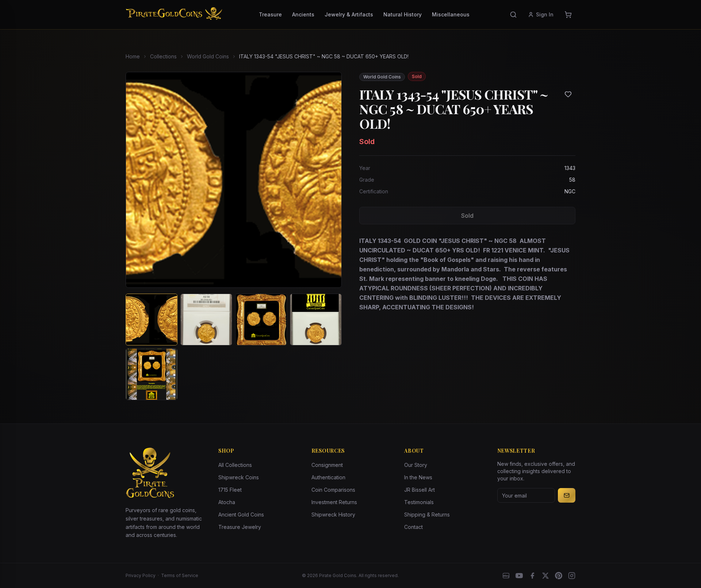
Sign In (544, 14)
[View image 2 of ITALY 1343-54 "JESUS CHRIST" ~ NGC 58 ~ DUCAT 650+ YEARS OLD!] (206, 319)
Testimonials (419, 502)
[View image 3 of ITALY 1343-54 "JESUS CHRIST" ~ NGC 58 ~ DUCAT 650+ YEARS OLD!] (261, 319)
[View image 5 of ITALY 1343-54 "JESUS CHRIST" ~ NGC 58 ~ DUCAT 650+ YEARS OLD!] (151, 374)
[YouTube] (519, 575)
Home (133, 56)
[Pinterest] (558, 575)
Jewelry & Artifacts (349, 14)
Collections (163, 56)
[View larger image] (234, 180)
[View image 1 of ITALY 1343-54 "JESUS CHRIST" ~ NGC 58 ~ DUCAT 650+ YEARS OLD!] (151, 319)
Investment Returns (334, 502)
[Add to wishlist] (568, 94)
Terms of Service (179, 575)
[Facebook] (532, 575)
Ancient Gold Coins (241, 514)
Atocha (226, 502)
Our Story (415, 465)
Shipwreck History (333, 514)
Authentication (328, 477)
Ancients (303, 14)
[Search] (513, 14)
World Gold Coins (208, 56)
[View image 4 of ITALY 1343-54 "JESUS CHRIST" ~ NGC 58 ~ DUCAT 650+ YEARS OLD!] (316, 319)
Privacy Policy (141, 575)
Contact (413, 527)
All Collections (235, 465)
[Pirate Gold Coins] (174, 14)
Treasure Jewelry (239, 527)
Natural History (402, 14)
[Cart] (568, 14)
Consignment (327, 465)
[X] (545, 575)
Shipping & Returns (427, 514)
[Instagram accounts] (571, 575)
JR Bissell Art (419, 490)
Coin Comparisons (333, 490)
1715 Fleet (230, 490)
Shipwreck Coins (238, 477)
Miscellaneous (451, 14)
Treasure (270, 14)
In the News (418, 477)
